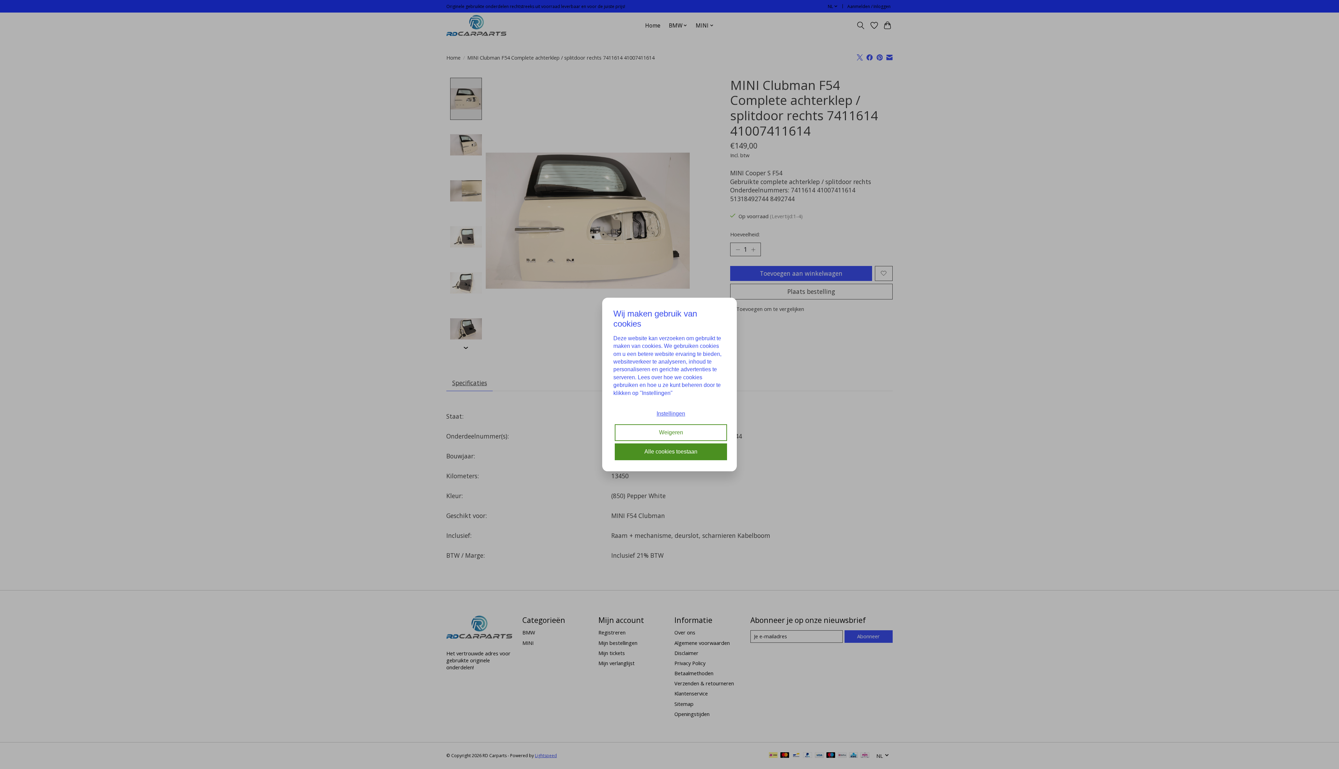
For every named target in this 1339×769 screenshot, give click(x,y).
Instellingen (671, 414)
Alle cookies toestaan (670, 452)
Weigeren (671, 433)
